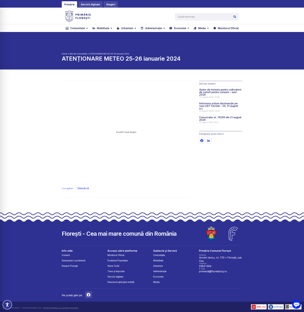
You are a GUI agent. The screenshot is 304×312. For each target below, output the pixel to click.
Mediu (156, 282)
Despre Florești (70, 266)
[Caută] (234, 16)
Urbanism (158, 266)
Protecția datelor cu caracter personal (60, 308)
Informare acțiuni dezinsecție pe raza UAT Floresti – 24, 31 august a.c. (218, 106)
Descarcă (83, 188)
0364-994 (205, 266)
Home (64, 54)
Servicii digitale (115, 276)
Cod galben (67, 188)
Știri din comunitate (78, 54)
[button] (77, 28)
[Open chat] (296, 304)
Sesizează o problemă (73, 260)
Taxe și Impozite (116, 271)
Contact (66, 255)
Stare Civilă (113, 266)
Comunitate (159, 255)
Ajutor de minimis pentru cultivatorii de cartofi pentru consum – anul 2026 (220, 92)
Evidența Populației (118, 260)
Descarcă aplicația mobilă (121, 282)
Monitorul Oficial (116, 255)
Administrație (160, 271)
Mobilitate (158, 260)
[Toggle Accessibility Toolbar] (7, 305)
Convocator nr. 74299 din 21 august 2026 (220, 118)
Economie (158, 276)
